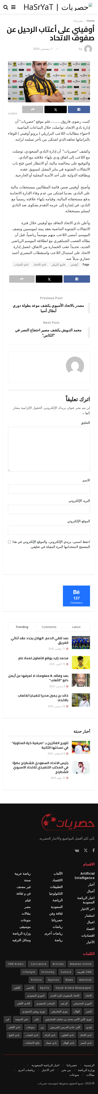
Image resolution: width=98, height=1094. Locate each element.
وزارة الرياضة (22, 933)
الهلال (77, 1011)
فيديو (89, 1027)
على (36, 1019)
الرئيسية (89, 1065)
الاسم (84, 480)
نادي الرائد (49, 1035)
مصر (27, 906)
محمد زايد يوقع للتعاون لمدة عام (43, 658)
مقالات (26, 913)
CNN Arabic (16, 964)
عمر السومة (21, 1019)
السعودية (57, 906)
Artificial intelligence (85, 875)
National (85, 979)
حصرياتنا (78, 21)
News (69, 979)
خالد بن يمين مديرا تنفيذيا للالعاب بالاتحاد (43, 697)
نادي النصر (86, 1042)
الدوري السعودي (35, 995)
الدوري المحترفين (83, 1003)
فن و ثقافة (23, 893)
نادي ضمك (51, 1042)
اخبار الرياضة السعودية (86, 900)
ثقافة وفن (56, 913)
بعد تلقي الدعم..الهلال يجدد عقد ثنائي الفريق (39, 640)
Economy (47, 972)
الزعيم (64, 1003)
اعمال (91, 922)
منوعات (26, 920)
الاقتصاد (57, 880)
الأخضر (30, 987)
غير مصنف (24, 887)
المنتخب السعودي (45, 1003)
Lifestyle (29, 972)
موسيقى (25, 926)
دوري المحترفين (59, 1011)
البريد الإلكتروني (77, 500)
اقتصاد (90, 929)
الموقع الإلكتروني (78, 521)
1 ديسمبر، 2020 (43, 49)
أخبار (91, 884)
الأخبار (90, 942)
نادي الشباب (21, 264)
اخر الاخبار (88, 909)
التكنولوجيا (56, 893)
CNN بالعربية (84, 972)
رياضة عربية (23, 873)
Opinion (53, 979)
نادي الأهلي (14, 1027)
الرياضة (58, 900)
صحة (27, 880)
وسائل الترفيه (21, 940)
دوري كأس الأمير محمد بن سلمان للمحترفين (68, 1019)
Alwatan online (81, 964)
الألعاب (58, 873)
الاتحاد (88, 995)
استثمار (90, 915)
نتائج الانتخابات (32, 1042)
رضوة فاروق (70, 49)
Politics (36, 979)
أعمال (91, 891)
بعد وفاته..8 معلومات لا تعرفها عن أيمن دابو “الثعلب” (38, 678)
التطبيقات (56, 887)
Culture (66, 972)
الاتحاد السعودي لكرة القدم (65, 995)
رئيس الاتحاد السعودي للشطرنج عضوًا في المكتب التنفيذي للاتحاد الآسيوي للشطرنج (40, 767)
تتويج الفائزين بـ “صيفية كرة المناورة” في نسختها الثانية (40, 745)
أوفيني (74, 264)
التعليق (84, 422)
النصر (89, 1011)
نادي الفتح (14, 1035)
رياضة (59, 940)
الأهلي (17, 987)
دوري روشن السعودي (33, 1011)
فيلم (28, 900)
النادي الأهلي (23, 1003)
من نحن (66, 1070)
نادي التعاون (68, 1035)
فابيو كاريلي (58, 264)
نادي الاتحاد (40, 264)
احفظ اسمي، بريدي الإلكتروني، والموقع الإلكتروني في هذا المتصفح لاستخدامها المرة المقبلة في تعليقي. (51, 544)
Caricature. (38, 964)
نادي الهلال (68, 1042)
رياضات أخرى (53, 933)
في (7, 1019)
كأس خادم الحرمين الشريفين (65, 1027)
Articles (58, 964)
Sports (44, 987)
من (42, 1027)
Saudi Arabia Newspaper (74, 987)
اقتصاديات (88, 935)
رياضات (58, 926)
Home (91, 21)
